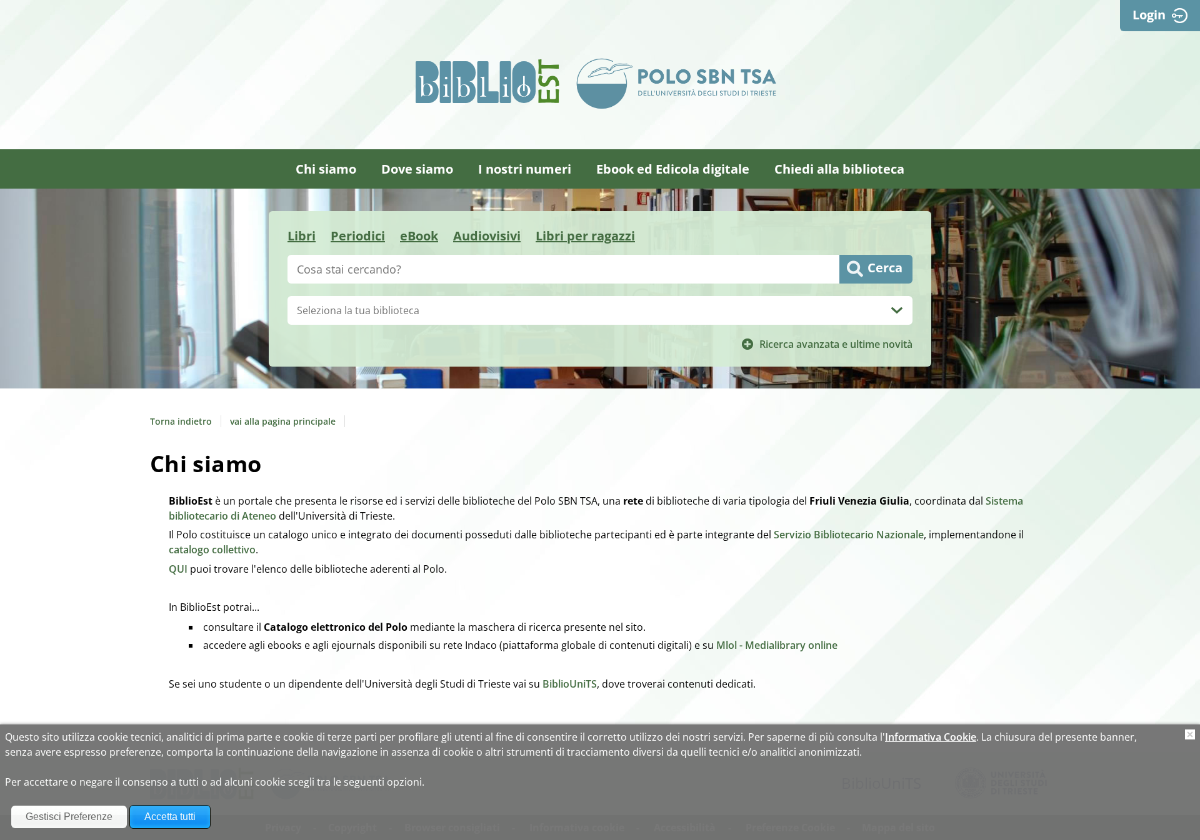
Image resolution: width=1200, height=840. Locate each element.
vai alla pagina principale (283, 421)
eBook (419, 235)
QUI (178, 569)
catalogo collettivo (212, 549)
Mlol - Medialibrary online (777, 645)
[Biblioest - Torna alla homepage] (487, 81)
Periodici (358, 235)
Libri (302, 235)
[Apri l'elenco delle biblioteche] (896, 310)
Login (1149, 14)
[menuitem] (326, 169)
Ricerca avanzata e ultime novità (835, 344)
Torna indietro (181, 421)
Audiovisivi (487, 235)
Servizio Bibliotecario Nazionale (849, 534)
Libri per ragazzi (585, 235)
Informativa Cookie (930, 737)
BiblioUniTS (569, 684)
